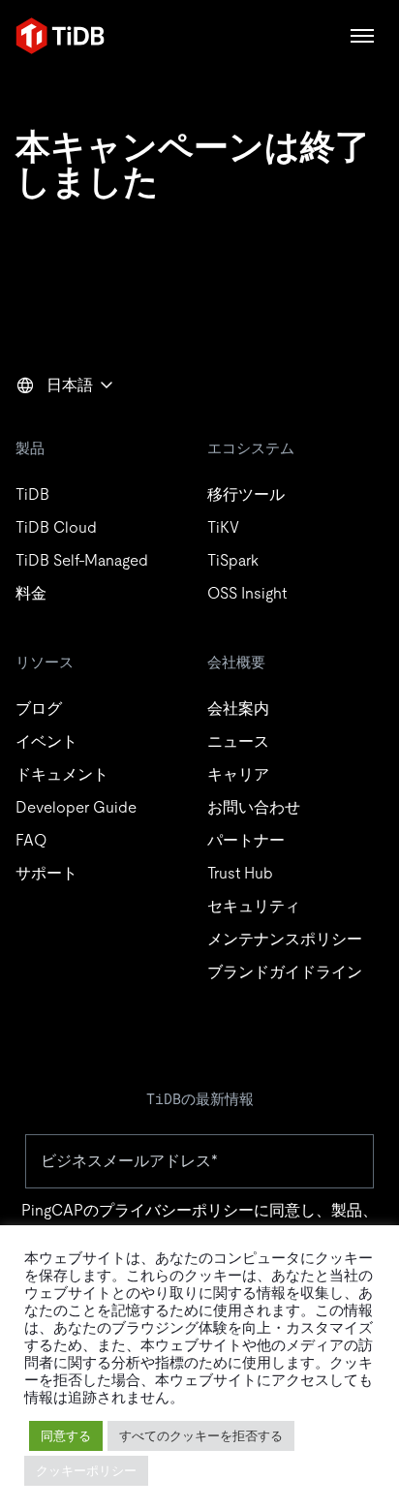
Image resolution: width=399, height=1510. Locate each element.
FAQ (30, 840)
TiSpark (233, 560)
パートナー (246, 840)
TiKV (223, 527)
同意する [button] (66, 1436)
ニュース (238, 741)
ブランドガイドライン (284, 972)
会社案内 (238, 708)
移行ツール (246, 494)
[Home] (60, 35)
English (53, 427)
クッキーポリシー (86, 1471)
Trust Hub (240, 873)
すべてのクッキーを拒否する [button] (201, 1436)
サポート (46, 873)
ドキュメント (61, 774)
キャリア (238, 774)
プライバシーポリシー (176, 1210)
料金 (30, 593)
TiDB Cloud (56, 527)
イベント (46, 741)
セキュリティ (253, 906)
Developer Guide (76, 807)
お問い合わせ (253, 807)
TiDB (32, 494)
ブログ (38, 708)
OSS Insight (247, 593)
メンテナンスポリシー (284, 939)
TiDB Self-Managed (81, 560)
